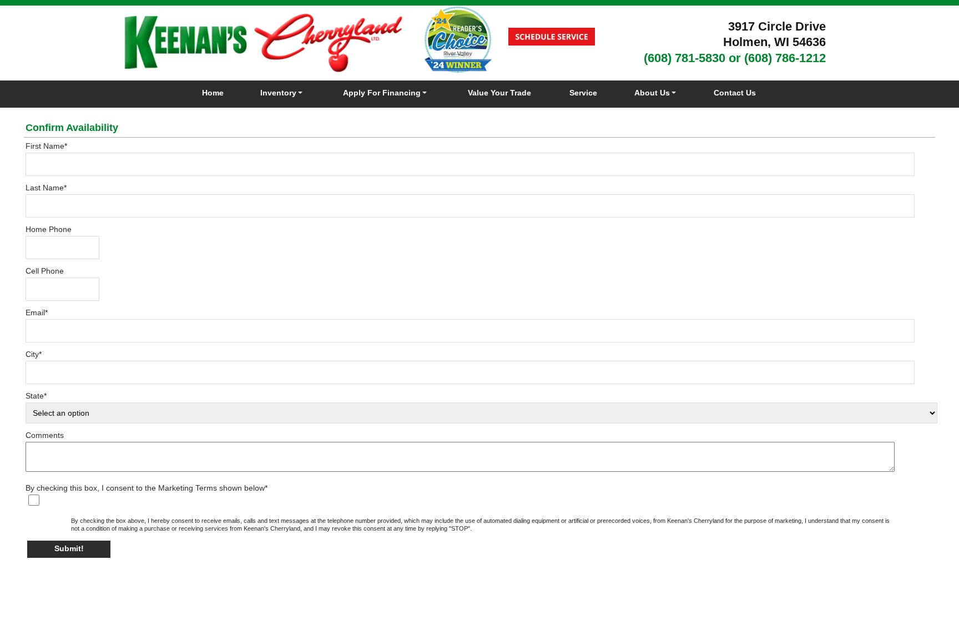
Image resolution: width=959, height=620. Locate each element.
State (36, 395)
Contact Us (735, 92)
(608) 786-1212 (785, 58)
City (34, 354)
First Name (46, 146)
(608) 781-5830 (684, 58)
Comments (45, 435)
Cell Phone (45, 270)
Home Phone (49, 229)
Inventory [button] (278, 92)
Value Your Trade (499, 92)
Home (213, 92)
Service (583, 92)
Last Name (46, 187)
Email (37, 312)
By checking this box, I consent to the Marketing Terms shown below (146, 487)
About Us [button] (652, 92)
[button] (68, 549)
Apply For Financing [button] (382, 92)
